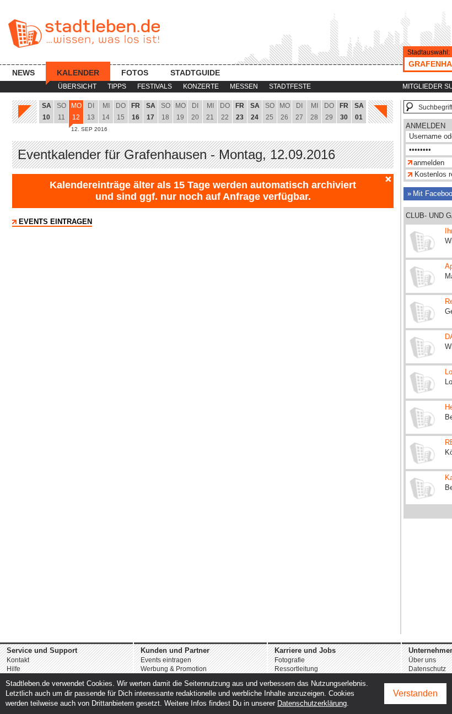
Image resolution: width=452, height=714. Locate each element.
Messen (244, 86)
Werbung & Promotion (174, 669)
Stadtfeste (290, 86)
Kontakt (18, 660)
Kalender (78, 72)
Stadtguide (195, 72)
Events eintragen (55, 221)
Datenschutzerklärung (312, 703)
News (23, 72)
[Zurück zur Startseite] (84, 33)
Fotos (134, 72)
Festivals (154, 86)
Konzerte (201, 86)
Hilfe (13, 669)
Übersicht (77, 86)
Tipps (116, 86)
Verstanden (415, 693)
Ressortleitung (296, 669)
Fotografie (290, 660)
